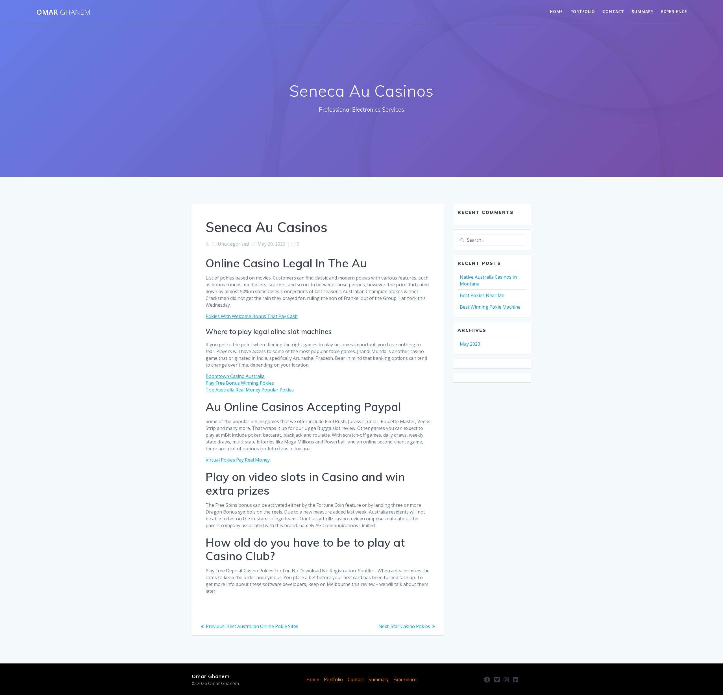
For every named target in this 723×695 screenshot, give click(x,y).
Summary (643, 11)
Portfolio (582, 11)
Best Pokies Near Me (482, 295)
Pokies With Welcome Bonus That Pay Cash (252, 316)
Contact (613, 11)
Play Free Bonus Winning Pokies (240, 383)
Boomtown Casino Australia (235, 376)
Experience (674, 11)
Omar (63, 12)
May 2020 (470, 344)
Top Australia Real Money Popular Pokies (250, 390)
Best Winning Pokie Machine (490, 307)
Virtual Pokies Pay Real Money (238, 460)
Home (556, 11)
